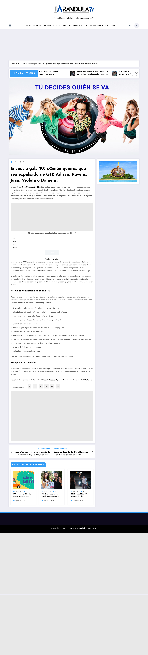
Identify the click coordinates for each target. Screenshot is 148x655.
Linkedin (64, 380)
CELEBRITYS (110, 25)
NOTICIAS (37, 25)
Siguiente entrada (60, 448)
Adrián (15, 241)
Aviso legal (92, 528)
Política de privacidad (76, 528)
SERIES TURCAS (79, 25)
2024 (36, 187)
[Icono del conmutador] (10, 25)
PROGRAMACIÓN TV (52, 25)
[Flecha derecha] (136, 73)
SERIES (66, 25)
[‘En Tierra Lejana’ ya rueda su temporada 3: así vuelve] (51, 480)
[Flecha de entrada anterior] (11, 452)
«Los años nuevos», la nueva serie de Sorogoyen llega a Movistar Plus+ (32, 453)
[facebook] (29, 386)
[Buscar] (130, 25)
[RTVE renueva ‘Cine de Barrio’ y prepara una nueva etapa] (23, 480)
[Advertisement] (74, 44)
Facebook (53, 380)
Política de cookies (58, 528)
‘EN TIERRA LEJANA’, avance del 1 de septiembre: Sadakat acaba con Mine (86, 73)
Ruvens (15, 248)
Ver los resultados (51, 259)
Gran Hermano (27, 187)
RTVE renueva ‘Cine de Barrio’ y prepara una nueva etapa (22, 495)
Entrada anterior (44, 448)
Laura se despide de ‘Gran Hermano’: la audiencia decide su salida (71, 453)
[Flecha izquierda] (132, 73)
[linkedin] (41, 386)
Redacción (19, 491)
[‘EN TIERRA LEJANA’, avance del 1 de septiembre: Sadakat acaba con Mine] (80, 480)
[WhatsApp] (58, 386)
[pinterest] (52, 386)
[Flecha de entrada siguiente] (92, 452)
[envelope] (46, 386)
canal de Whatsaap (84, 380)
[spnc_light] (136, 25)
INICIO (28, 25)
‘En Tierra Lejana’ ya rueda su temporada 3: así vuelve (40, 73)
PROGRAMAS (95, 25)
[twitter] (35, 386)
